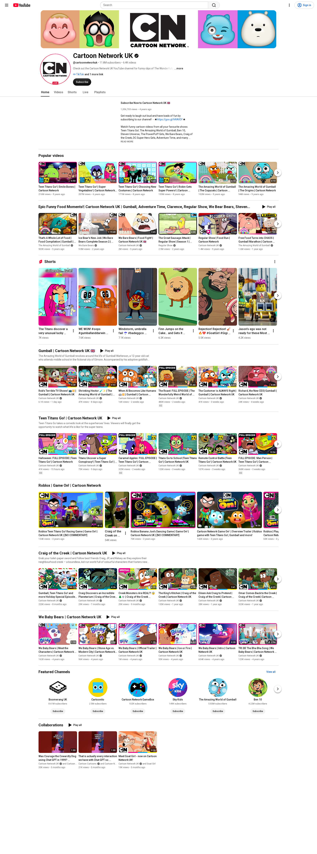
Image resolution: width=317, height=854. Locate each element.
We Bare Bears (86, 245)
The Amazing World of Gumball (54, 245)
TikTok (80, 74)
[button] (55, 69)
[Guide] (6, 5)
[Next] (277, 172)
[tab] (45, 92)
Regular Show (165, 245)
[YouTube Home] (21, 5)
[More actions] (274, 261)
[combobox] (155, 5)
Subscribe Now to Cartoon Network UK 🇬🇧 (145, 102)
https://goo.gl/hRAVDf (170, 119)
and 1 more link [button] (94, 74)
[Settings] (289, 5)
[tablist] (158, 92)
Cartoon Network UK (129, 245)
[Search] (214, 5)
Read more (127, 141)
